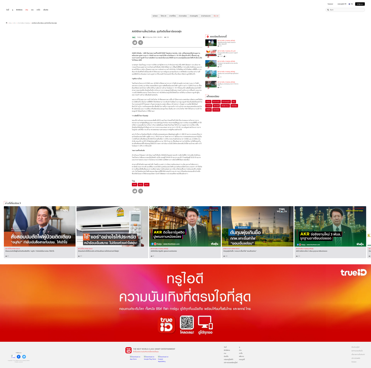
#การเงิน (208, 106)
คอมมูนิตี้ (242, 359)
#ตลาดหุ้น (234, 106)
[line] (13, 357)
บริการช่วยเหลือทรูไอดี (230, 362)
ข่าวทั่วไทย (172, 16)
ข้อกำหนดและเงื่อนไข (357, 351)
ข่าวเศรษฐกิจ (194, 16)
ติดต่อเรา (354, 362)
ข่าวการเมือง (183, 16)
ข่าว (14, 23)
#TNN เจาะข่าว (227, 249)
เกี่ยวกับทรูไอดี (355, 347)
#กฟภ (146, 185)
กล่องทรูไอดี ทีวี (342, 4)
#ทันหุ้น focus (225, 106)
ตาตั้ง (38, 10)
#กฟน (140, 185)
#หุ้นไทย (208, 110)
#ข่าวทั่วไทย (8, 249)
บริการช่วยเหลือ (355, 358)
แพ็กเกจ (241, 356)
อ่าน (27, 10)
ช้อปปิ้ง (226, 356)
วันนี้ (7, 10)
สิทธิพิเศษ (19, 10)
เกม (32, 10)
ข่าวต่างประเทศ (206, 16)
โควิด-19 (163, 16)
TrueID (12, 4)
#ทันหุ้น (208, 102)
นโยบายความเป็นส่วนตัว (358, 355)
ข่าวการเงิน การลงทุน (24, 23)
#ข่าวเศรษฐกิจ (226, 102)
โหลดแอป (330, 4)
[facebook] (19, 357)
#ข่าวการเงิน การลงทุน (224, 41)
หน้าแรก (155, 16)
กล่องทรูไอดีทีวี (228, 359)
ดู (12, 10)
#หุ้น (234, 102)
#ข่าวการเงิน (216, 102)
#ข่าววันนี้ (216, 106)
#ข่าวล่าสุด (216, 110)
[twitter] (24, 357)
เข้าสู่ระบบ (360, 4)
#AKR (134, 185)
